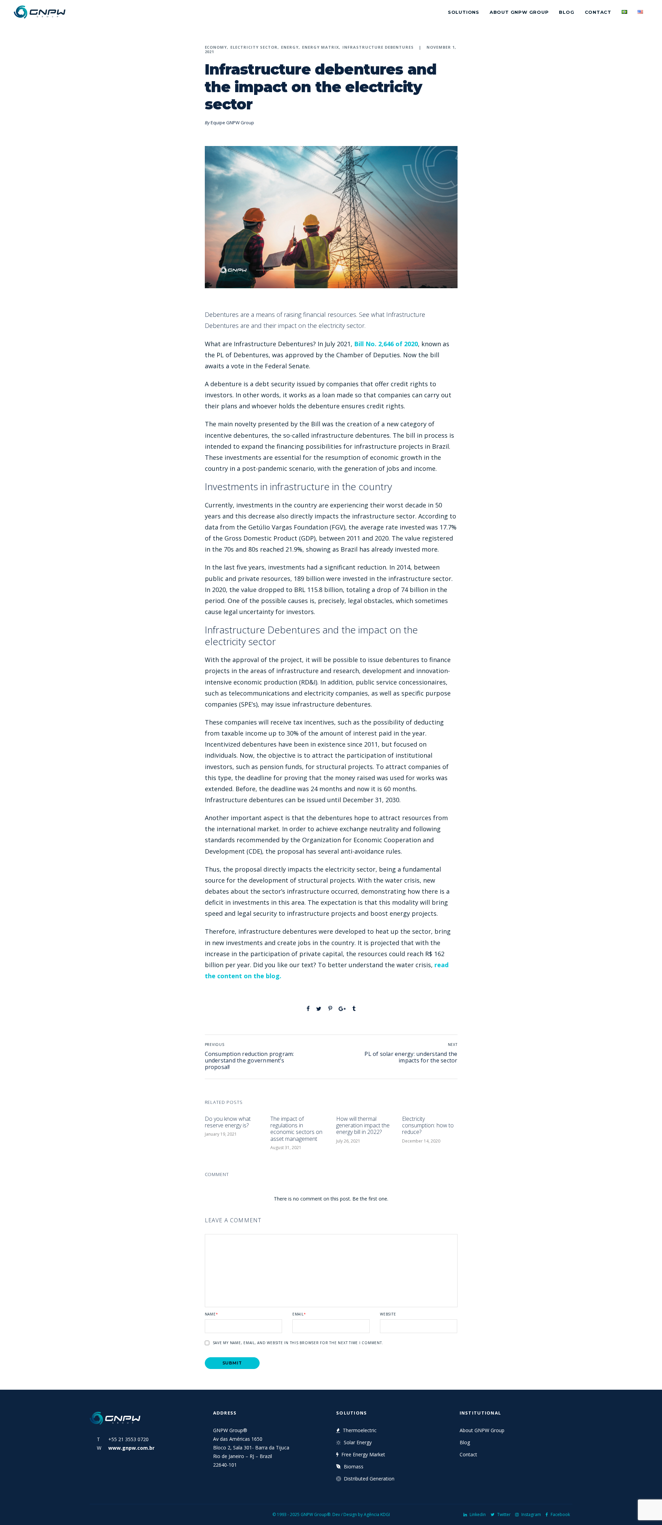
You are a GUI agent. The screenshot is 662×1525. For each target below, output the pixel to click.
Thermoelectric (360, 1430)
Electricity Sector (254, 47)
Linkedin (478, 1514)
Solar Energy (358, 1442)
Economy (216, 47)
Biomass (353, 1466)
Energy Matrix (320, 47)
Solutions (463, 12)
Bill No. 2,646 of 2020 (386, 344)
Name (211, 1314)
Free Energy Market (363, 1454)
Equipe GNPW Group (232, 122)
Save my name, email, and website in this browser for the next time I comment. (298, 1342)
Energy (290, 47)
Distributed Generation (369, 1478)
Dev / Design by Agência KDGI (361, 1514)
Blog (566, 12)
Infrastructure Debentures (378, 47)
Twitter (504, 1514)
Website (388, 1314)
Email (299, 1314)
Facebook (560, 1514)
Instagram (531, 1514)
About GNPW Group (519, 12)
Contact (598, 12)
